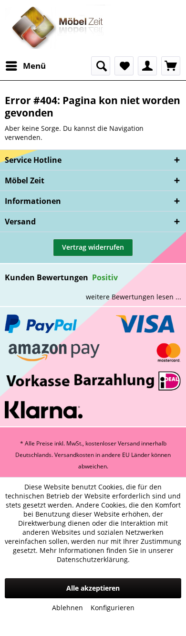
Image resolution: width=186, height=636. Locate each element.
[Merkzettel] (124, 65)
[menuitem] (25, 65)
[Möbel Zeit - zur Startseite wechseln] (58, 28)
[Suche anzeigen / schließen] (100, 65)
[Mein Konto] (147, 65)
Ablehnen (67, 607)
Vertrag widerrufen (93, 247)
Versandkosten (74, 455)
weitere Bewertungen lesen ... (133, 296)
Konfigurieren (112, 607)
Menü (34, 65)
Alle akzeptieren (93, 588)
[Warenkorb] (170, 65)
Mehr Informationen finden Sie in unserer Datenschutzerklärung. (107, 555)
